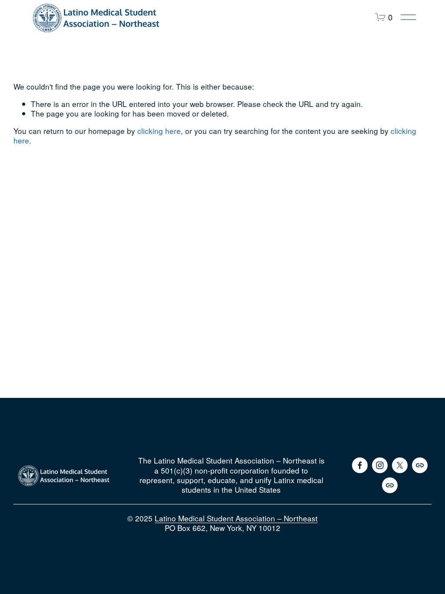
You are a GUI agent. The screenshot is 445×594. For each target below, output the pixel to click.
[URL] (420, 465)
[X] (400, 465)
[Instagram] (380, 465)
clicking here (159, 130)
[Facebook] (360, 465)
